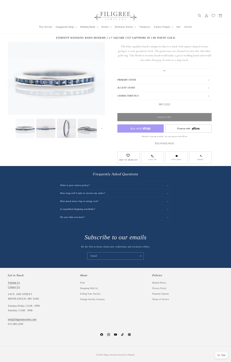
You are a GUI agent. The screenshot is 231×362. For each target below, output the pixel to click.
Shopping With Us (89, 288)
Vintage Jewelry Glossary (92, 299)
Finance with (188, 128)
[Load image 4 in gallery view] (87, 128)
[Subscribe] (140, 256)
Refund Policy (159, 283)
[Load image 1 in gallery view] (25, 128)
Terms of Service (160, 299)
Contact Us (14, 287)
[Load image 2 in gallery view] (45, 128)
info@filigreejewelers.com (22, 319)
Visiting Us (14, 282)
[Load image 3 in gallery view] (66, 128)
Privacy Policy (159, 288)
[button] (66, 27)
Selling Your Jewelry (90, 294)
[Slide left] (11, 128)
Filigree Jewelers (110, 355)
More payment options (164, 142)
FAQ (82, 283)
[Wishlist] (213, 15)
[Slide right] (101, 128)
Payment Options (160, 294)
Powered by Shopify (126, 355)
